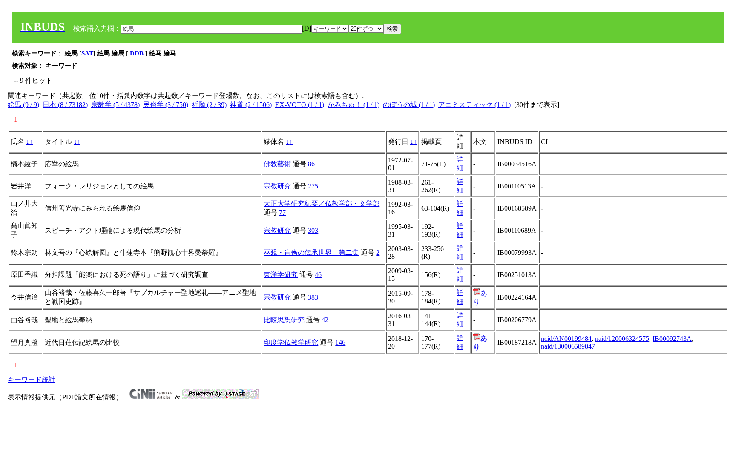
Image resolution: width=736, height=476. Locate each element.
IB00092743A (672, 338)
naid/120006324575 (622, 338)
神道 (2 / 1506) (251, 104)
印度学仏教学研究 (291, 342)
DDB (137, 53)
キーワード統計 (31, 379)
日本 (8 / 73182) (65, 104)
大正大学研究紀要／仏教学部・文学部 (322, 203)
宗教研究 (277, 186)
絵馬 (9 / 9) (23, 104)
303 (313, 230)
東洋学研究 (281, 274)
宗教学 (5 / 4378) (115, 104)
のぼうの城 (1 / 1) (409, 104)
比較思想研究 (284, 319)
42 (325, 319)
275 (313, 186)
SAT (87, 53)
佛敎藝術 (277, 163)
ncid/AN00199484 (566, 338)
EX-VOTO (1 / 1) (299, 104)
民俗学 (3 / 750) (165, 104)
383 (313, 297)
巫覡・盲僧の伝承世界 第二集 (311, 252)
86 (311, 163)
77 (282, 212)
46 (318, 274)
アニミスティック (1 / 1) (474, 104)
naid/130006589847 (568, 346)
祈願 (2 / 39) (209, 104)
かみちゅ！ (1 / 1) (354, 104)
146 (340, 342)
